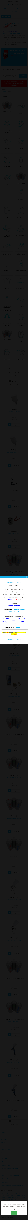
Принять (14, 1213)
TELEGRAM (19, 627)
